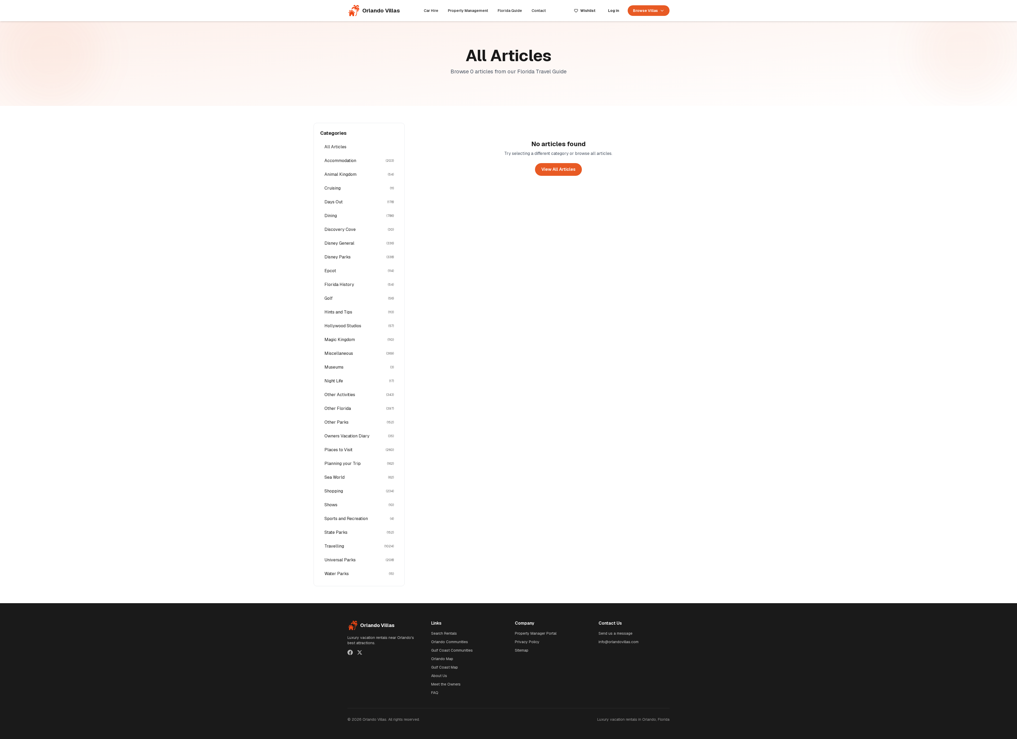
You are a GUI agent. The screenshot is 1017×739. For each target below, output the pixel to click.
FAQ (434, 692)
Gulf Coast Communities (452, 650)
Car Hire (431, 10)
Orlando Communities (449, 641)
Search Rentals (444, 633)
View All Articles (558, 169)
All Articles (335, 147)
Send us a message (615, 633)
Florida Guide (510, 10)
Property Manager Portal (535, 633)
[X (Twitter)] (359, 652)
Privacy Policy (527, 641)
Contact (539, 10)
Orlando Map (442, 658)
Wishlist (587, 10)
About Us (439, 675)
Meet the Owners (446, 684)
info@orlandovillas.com (619, 641)
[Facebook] (350, 652)
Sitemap (521, 650)
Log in (613, 10)
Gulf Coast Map (444, 667)
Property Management (468, 10)
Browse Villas (645, 10)
